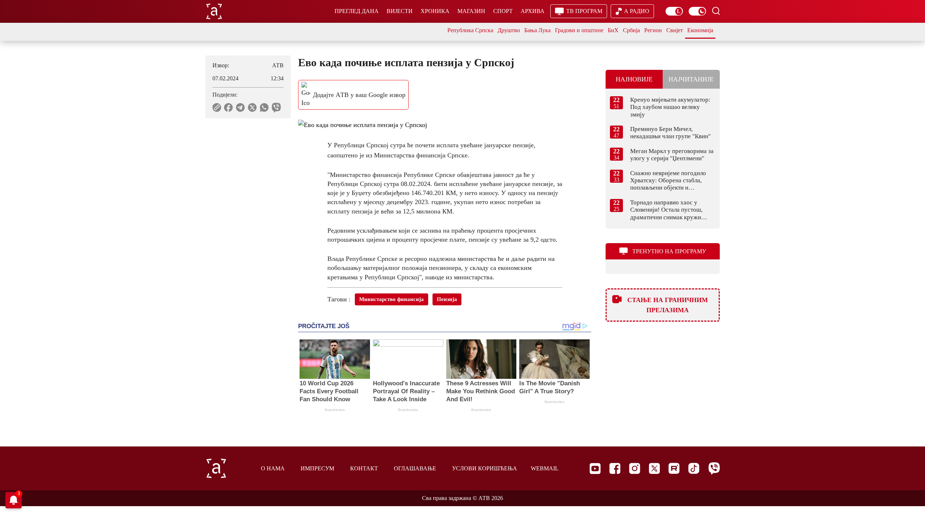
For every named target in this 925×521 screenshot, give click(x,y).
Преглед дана (357, 11)
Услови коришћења (484, 468)
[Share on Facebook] (228, 107)
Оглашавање (415, 468)
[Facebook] (614, 468)
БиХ (613, 30)
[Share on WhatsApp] (264, 107)
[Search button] (716, 11)
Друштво (509, 30)
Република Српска (470, 30)
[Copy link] (216, 107)
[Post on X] (252, 107)
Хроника (435, 11)
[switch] (674, 11)
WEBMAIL (545, 468)
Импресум (317, 468)
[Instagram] (634, 468)
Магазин (471, 11)
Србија (631, 30)
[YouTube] (595, 468)
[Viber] (714, 468)
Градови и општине (579, 30)
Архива (533, 11)
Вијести (400, 11)
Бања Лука (537, 30)
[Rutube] (674, 468)
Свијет (674, 30)
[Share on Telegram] (240, 107)
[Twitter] (654, 468)
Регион (653, 30)
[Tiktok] (694, 468)
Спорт (503, 11)
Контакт (364, 468)
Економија (700, 30)
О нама (273, 468)
